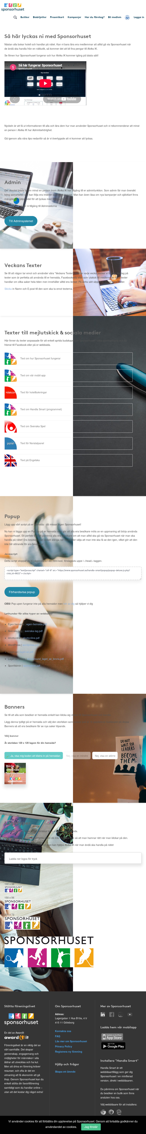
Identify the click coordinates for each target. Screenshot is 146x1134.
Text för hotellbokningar (33, 392)
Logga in (139, 17)
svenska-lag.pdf (34, 631)
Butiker (24, 17)
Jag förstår (91, 1127)
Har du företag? (95, 17)
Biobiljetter (39, 17)
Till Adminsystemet (21, 221)
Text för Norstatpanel (32, 443)
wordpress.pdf (31, 645)
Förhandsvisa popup (22, 592)
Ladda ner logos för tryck (23, 858)
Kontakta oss (11, 206)
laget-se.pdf (26, 652)
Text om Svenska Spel (32, 426)
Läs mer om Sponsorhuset (71, 1041)
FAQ (57, 1036)
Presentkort (57, 17)
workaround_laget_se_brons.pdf (45, 659)
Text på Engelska (30, 460)
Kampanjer (74, 17)
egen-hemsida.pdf (36, 624)
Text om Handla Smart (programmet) (41, 409)
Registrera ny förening (68, 1051)
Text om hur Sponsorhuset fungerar (40, 358)
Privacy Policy (63, 1046)
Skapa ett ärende (65, 1071)
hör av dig (69, 603)
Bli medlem (114, 17)
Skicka (8, 288)
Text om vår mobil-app (33, 375)
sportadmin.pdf (31, 665)
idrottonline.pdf (31, 638)
